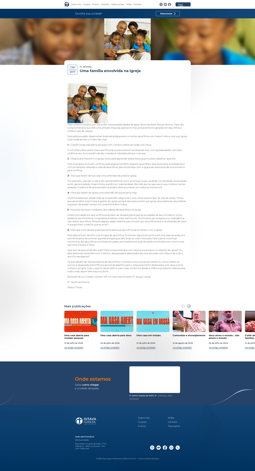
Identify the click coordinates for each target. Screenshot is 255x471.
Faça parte (180, 5)
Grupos (86, 4)
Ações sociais (117, 4)
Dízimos (137, 4)
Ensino (95, 4)
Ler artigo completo (73, 347)
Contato (172, 422)
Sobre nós (76, 4)
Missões (105, 4)
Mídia (128, 4)
